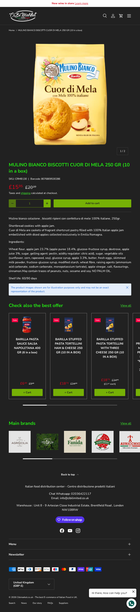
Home (12, 30)
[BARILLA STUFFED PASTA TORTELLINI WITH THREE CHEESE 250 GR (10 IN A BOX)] (109, 324)
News (24, 603)
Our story (37, 603)
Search (12, 603)
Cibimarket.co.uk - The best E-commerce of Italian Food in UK (47, 597)
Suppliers (63, 603)
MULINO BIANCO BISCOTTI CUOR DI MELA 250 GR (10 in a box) (50, 30)
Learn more (81, 3)
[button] (121, 16)
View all (125, 306)
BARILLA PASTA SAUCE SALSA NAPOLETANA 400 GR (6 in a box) (27, 345)
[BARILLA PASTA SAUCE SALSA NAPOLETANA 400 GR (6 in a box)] (27, 324)
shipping (25, 193)
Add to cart (92, 203)
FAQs (50, 603)
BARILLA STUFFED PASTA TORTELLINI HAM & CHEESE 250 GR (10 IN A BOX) (68, 345)
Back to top (68, 474)
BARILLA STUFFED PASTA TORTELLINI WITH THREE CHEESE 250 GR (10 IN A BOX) (110, 348)
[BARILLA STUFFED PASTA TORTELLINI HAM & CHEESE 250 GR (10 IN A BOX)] (68, 324)
